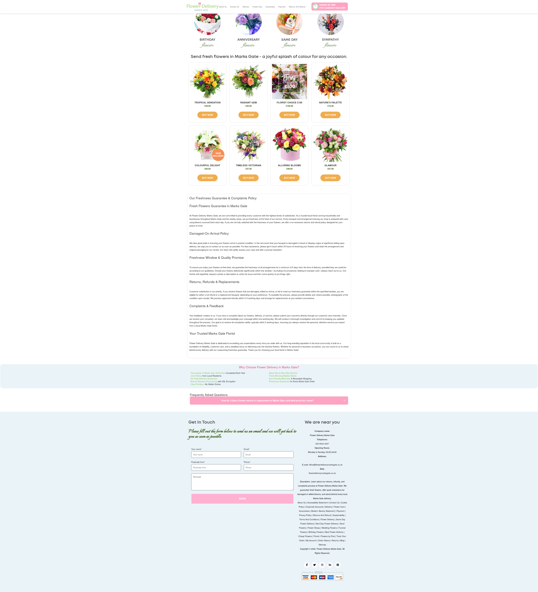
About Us (223, 6)
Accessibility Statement (317, 502)
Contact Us (234, 6)
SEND (242, 498)
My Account (311, 540)
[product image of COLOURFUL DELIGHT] (207, 144)
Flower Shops (314, 527)
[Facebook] (307, 565)
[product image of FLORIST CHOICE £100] (289, 81)
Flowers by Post (328, 536)
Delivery (246, 6)
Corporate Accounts (314, 506)
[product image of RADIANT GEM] (248, 81)
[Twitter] (314, 565)
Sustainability (338, 515)
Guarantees (270, 6)
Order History (324, 540)
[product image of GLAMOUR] (330, 144)
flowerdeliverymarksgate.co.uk (322, 473)
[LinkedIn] (330, 565)
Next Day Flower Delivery (327, 523)
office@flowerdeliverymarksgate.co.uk (325, 464)
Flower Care (257, 6)
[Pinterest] (337, 565)
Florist (316, 536)
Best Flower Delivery (334, 532)
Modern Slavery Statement (323, 511)
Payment (282, 6)
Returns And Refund (297, 6)
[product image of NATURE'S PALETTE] (330, 81)
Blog (342, 540)
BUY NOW (207, 114)
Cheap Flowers (305, 536)
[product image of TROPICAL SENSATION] (207, 81)
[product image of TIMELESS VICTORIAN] (248, 144)
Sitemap (322, 544)
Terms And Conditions (309, 519)
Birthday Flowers (316, 532)
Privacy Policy (305, 515)
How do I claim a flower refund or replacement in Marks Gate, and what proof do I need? (267, 400)
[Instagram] (322, 565)
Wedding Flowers (329, 527)
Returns (335, 540)
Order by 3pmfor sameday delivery (332, 6)
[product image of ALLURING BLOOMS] (289, 144)
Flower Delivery (327, 519)
